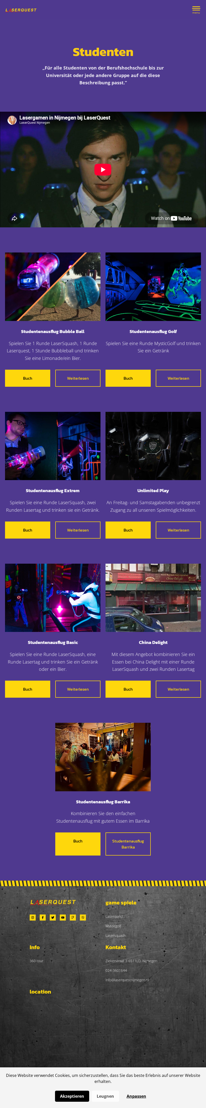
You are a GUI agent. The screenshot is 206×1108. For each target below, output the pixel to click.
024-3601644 (116, 970)
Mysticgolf (113, 926)
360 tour (36, 960)
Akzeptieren (72, 1096)
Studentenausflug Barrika (128, 844)
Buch (27, 378)
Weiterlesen (78, 378)
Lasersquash (115, 935)
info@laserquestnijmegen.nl (127, 979)
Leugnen (105, 1096)
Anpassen (136, 1096)
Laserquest (114, 916)
